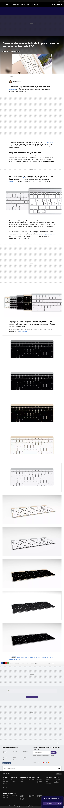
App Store (39, 33)
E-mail (19, 51)
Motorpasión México (39, 796)
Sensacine (22, 779)
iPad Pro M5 (45, 742)
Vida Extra (13, 781)
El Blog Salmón (57, 779)
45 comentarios (7, 51)
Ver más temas (6, 763)
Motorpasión (39, 779)
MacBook (5, 759)
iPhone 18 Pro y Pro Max (20, 742)
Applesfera (5, 783)
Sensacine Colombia (22, 799)
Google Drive (58, 33)
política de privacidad (49, 755)
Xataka (4, 779)
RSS (49, 762)
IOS (31, 4)
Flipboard (54, 4)
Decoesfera (48, 781)
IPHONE (6, 4)
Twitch (52, 4)
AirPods (4, 754)
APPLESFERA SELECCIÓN (23, 4)
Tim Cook (33, 33)
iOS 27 (22, 33)
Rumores (17, 663)
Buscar (59, 769)
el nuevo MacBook (21, 178)
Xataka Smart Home (5, 785)
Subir (57, 773)
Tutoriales (15, 751)
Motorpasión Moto (39, 782)
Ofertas (14, 757)
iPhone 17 (15, 759)
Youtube (59, 4)
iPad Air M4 (29, 742)
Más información (41, 806)
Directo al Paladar (31, 779)
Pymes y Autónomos (56, 782)
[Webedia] (61, 1)
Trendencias (48, 779)
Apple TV (15, 754)
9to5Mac (14, 656)
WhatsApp (25, 757)
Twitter (61, 4)
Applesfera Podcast (5, 752)
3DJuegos (13, 779)
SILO (43, 33)
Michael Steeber (49, 142)
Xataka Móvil (5, 781)
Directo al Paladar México (31, 796)
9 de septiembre (23, 331)
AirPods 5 (40, 742)
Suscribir (53, 752)
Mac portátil (25, 751)
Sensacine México (22, 796)
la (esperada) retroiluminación (47, 234)
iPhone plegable (16, 33)
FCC (27, 663)
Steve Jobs (27, 33)
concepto (42, 663)
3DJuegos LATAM (14, 795)
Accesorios (22, 663)
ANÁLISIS (36, 4)
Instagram (57, 4)
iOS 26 (24, 759)
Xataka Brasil (5, 797)
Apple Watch (48, 33)
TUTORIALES (13, 4)
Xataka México (5, 795)
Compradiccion (48, 783)
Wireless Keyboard (34, 663)
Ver (32, 696)
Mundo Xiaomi (5, 787)
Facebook (13, 51)
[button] (17, 81)
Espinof (21, 781)
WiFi (54, 33)
